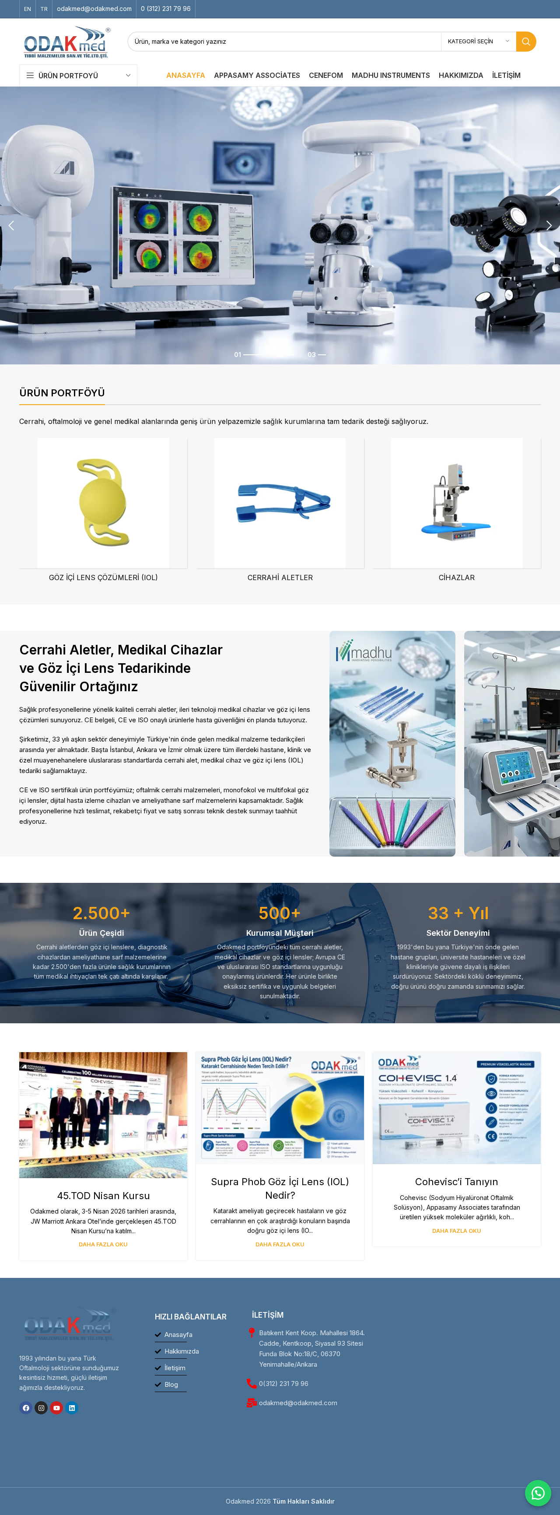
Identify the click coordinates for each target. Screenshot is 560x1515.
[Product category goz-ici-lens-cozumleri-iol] (103, 512)
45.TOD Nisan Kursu (103, 1195)
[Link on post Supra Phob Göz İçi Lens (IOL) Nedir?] (280, 1108)
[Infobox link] (94, 9)
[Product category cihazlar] (457, 512)
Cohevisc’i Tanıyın (456, 1181)
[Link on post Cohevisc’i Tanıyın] (457, 1108)
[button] (11, 226)
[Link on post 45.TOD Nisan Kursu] (103, 1115)
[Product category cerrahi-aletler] (280, 512)
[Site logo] (66, 40)
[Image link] (392, 743)
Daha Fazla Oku (103, 1244)
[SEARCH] (526, 41)
